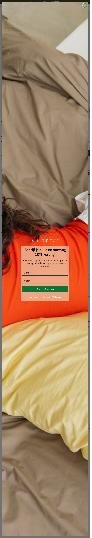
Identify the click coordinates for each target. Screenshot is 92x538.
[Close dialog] (85, 5)
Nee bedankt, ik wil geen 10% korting (45, 297)
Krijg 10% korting (45, 289)
